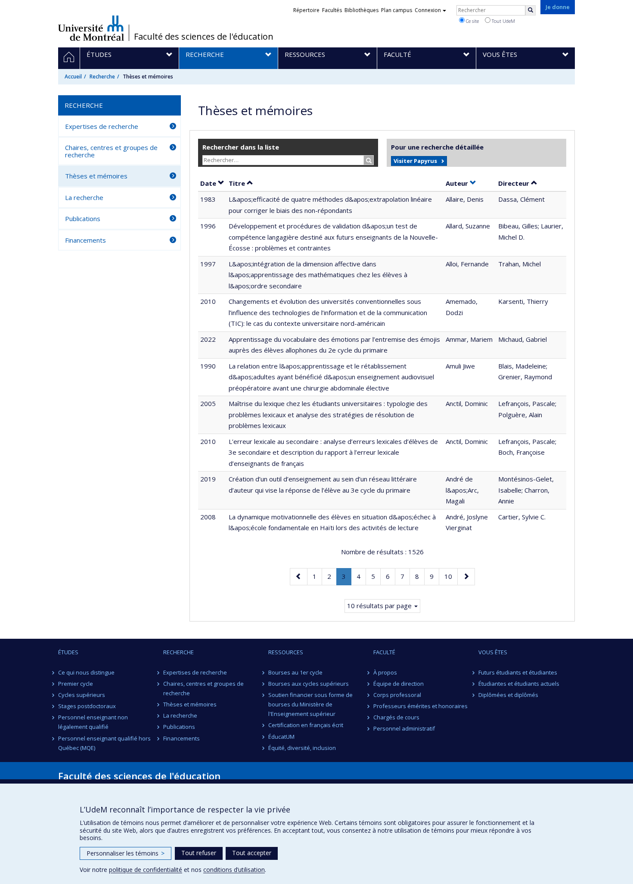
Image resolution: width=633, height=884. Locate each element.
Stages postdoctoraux (87, 706)
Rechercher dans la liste (240, 147)
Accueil (73, 76)
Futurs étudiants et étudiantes (517, 672)
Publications (82, 218)
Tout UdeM (502, 21)
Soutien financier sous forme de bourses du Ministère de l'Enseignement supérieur (310, 704)
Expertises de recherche (101, 126)
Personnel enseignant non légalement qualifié (93, 722)
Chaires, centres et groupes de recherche (111, 151)
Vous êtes (492, 652)
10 (451, 576)
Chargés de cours (396, 717)
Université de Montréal (91, 28)
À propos (385, 672)
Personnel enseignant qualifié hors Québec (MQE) (104, 743)
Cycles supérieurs (81, 695)
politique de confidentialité (145, 869)
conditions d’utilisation (234, 869)
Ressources (285, 652)
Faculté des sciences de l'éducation (203, 36)
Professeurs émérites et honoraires (420, 706)
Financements (85, 240)
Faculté (384, 652)
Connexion (428, 10)
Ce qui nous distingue (86, 672)
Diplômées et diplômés (508, 695)
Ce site (472, 21)
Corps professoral (397, 695)
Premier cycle (75, 683)
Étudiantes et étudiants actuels (518, 683)
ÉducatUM (281, 736)
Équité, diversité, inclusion (302, 748)
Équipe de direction (398, 683)
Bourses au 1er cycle (295, 672)
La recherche (84, 197)
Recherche (102, 76)
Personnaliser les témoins (125, 853)
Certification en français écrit (305, 725)
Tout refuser (198, 853)
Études (68, 652)
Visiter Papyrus (415, 161)
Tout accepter (251, 853)
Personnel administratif (404, 728)
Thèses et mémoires (96, 176)
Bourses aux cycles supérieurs (308, 683)
